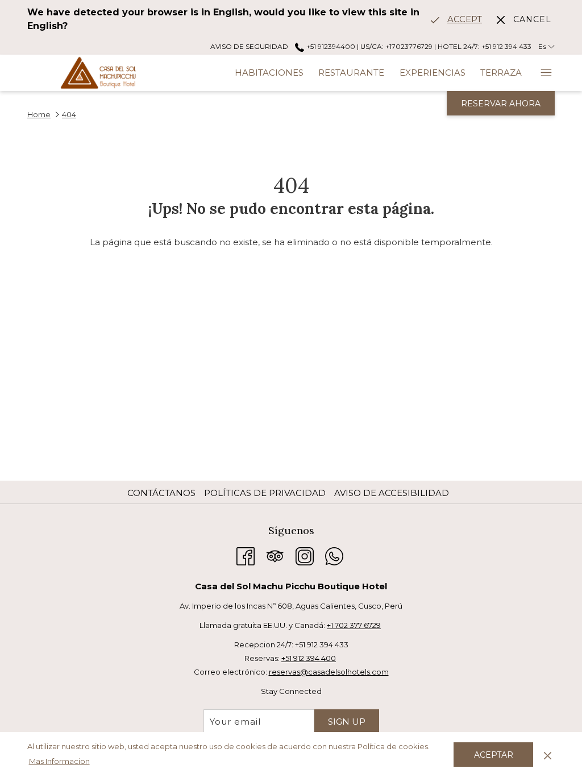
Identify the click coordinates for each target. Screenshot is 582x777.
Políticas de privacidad (265, 492)
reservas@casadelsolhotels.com (329, 671)
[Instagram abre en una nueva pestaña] (305, 554)
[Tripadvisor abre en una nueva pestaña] (275, 554)
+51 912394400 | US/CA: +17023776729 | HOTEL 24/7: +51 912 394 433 (418, 46)
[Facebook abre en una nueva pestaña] (245, 554)
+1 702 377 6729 (354, 625)
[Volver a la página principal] (98, 73)
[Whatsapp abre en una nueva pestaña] (334, 554)
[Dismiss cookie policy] (548, 754)
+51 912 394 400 (308, 658)
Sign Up (346, 721)
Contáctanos (161, 492)
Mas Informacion (59, 761)
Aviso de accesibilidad (391, 492)
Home (39, 114)
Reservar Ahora (501, 103)
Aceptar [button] (493, 755)
